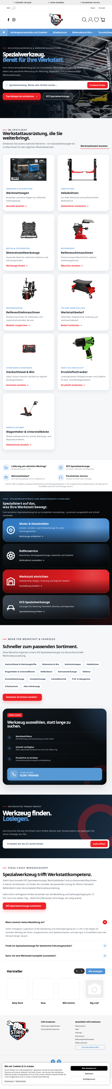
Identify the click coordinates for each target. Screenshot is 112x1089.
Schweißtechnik (58, 679)
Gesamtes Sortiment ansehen (21, 697)
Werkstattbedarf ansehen (94, 146)
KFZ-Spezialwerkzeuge (57, 96)
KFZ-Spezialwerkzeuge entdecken (23, 906)
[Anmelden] (90, 19)
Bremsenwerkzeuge (67, 671)
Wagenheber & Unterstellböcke (20, 671)
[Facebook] (8, 19)
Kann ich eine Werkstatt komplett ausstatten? (30, 955)
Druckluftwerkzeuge (14, 679)
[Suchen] (84, 19)
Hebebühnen (93, 664)
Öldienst (86, 671)
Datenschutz (21, 1081)
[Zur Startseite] (56, 20)
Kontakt (102, 8)
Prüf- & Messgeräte (81, 679)
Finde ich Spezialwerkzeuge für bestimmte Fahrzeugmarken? (38, 945)
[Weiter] (82, 971)
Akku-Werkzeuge (32, 686)
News (93, 8)
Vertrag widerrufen (90, 1047)
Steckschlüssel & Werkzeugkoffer (21, 664)
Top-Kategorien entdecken (20, 96)
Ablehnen (89, 1073)
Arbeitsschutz (11, 686)
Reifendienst (46, 671)
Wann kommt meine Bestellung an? (25, 922)
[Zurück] (76, 971)
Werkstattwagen (73, 664)
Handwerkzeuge (37, 679)
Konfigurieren (89, 1079)
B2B (8, 8)
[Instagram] (13, 19)
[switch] (13, 7)
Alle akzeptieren (89, 1068)
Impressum (9, 1081)
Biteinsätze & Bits (50, 664)
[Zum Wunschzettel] (96, 19)
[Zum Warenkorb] (102, 19)
